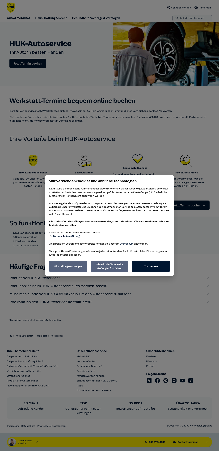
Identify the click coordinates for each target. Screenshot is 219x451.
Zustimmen (151, 266)
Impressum (126, 243)
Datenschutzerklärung (66, 236)
